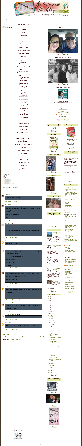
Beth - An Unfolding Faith (64, 114)
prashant (7, 322)
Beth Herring (64, 116)
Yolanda (7, 271)
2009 (49, 370)
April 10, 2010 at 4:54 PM (12, 220)
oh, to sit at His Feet (53, 357)
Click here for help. (71, 140)
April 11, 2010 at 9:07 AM (12, 283)
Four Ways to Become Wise (70, 251)
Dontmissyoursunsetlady (11, 314)
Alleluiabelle (8, 249)
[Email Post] (17, 187)
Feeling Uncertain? (69, 206)
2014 (49, 307)
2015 (49, 305)
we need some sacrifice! (54, 339)
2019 (49, 298)
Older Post (43, 336)
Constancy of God (69, 236)
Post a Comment (6, 334)
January (51, 367)
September (51, 322)
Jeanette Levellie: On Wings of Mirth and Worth (71, 193)
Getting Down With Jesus (71, 187)
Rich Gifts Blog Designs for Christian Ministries (44, 444)
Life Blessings (68, 209)
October (51, 320)
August (50, 324)
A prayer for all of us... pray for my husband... (56, 233)
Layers (50, 352)
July (50, 326)
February (51, 365)
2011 (49, 313)
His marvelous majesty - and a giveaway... (55, 335)
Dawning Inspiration (9, 240)
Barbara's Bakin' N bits (70, 225)
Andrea (6, 194)
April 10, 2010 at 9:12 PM (12, 267)
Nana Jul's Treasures (70, 288)
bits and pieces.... (69, 245)
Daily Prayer (68, 284)
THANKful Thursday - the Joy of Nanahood (55, 355)
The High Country (68, 211)
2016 (49, 302)
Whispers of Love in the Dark (56, 269)
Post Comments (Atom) (14, 339)
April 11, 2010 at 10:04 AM (12, 299)
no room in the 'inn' (53, 344)
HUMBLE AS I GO (69, 277)
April (50, 333)
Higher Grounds (69, 229)
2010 (49, 315)
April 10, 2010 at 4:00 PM (12, 201)
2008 (49, 372)
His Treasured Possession (68, 272)
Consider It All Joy (69, 286)
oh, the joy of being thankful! (55, 337)
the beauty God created (54, 346)
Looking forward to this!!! (70, 256)
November (51, 318)
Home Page (5, 19)
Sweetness (67, 278)
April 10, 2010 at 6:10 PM (12, 237)
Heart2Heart (8, 223)
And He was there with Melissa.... (56, 281)
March (50, 363)
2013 (49, 309)
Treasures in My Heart (70, 254)
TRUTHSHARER (69, 265)
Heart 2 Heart (68, 205)
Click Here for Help (63, 104)
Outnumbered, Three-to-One (70, 260)
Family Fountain (69, 250)
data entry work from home (12, 326)
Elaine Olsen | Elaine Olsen (70, 200)
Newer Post (4, 336)
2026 (49, 296)
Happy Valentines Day (69, 226)
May (50, 330)
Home (23, 336)
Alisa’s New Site (68, 221)
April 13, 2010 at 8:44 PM (12, 319)
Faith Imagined (68, 220)
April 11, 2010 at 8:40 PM (12, 311)
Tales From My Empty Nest (11, 302)
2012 (49, 311)
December (51, 316)
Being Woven (68, 235)
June (50, 328)
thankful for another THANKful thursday (53, 342)
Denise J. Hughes (69, 282)
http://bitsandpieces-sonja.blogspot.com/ (15, 287)
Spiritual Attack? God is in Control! (56, 258)
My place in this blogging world (71, 215)
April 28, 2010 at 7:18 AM (12, 329)
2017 (49, 300)
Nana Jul (7, 204)
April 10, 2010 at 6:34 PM (12, 246)
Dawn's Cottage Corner (70, 239)
